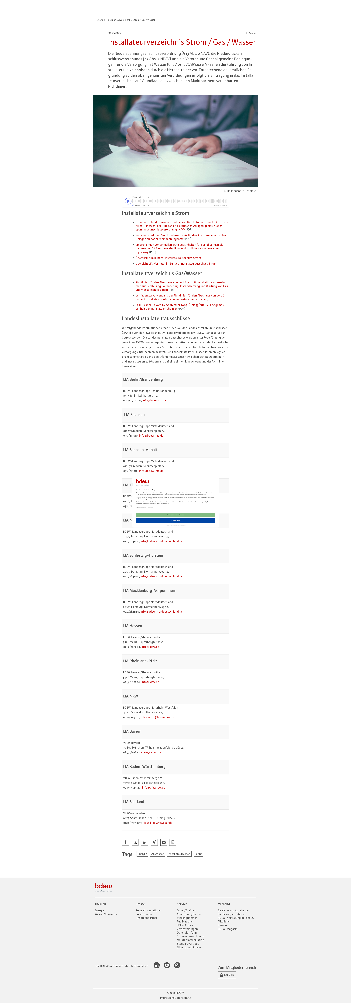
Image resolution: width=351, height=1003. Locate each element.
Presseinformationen (149, 910)
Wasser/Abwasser (106, 914)
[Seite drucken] (172, 842)
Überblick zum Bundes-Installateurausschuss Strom (168, 258)
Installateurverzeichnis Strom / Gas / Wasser (131, 19)
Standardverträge (188, 943)
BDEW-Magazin (228, 929)
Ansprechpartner (146, 917)
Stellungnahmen (187, 917)
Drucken (252, 33)
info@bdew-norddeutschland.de (162, 541)
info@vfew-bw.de (153, 787)
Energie (101, 19)
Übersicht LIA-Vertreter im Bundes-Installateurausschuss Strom (176, 263)
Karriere (223, 925)
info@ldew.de (150, 646)
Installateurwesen (179, 854)
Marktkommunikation (190, 940)
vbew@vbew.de (151, 752)
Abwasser (157, 854)
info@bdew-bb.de (154, 400)
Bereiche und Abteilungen (234, 910)
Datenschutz (183, 997)
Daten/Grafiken (186, 910)
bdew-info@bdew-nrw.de (157, 717)
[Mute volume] (133, 205)
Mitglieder (224, 921)
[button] (125, 842)
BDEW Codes (185, 925)
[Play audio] (127, 201)
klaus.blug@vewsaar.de (157, 822)
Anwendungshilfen (189, 914)
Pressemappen (145, 914)
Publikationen (185, 921)
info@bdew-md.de (151, 435)
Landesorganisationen (232, 914)
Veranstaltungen (187, 929)
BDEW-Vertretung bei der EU (236, 917)
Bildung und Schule (189, 947)
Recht (198, 854)
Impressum (167, 997)
